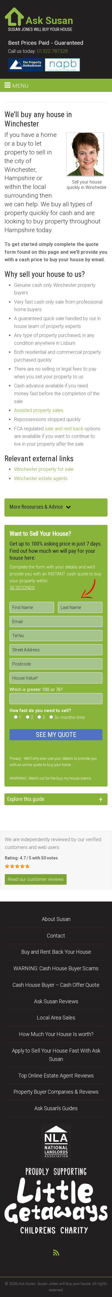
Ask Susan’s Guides (56, 1108)
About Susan (56, 919)
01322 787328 (52, 51)
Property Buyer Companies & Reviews (56, 1092)
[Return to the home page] (14, 16)
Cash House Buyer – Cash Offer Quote (56, 985)
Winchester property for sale (43, 469)
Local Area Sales (56, 1018)
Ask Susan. (27, 1283)
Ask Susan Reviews (56, 1002)
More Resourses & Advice (36, 507)
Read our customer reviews (36, 879)
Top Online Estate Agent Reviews (56, 1076)
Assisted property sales (38, 410)
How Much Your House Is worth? (56, 1034)
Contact (56, 936)
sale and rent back (64, 429)
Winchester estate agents (40, 478)
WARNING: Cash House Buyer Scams (56, 968)
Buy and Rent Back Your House (56, 952)
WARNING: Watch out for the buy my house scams (50, 778)
